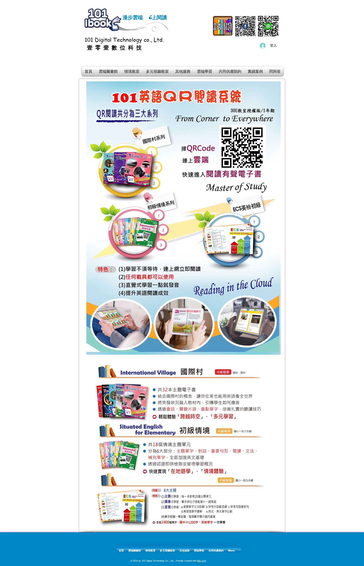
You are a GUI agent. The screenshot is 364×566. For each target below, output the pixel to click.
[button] (132, 71)
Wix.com (201, 560)
